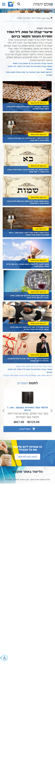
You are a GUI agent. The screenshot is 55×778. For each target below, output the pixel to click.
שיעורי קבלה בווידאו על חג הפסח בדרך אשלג (32, 63)
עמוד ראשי (46, 18)
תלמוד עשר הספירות (27, 417)
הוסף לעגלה (25, 429)
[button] (4, 658)
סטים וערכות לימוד (17, 413)
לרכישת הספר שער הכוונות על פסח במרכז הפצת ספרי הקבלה (29, 73)
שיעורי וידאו (36, 18)
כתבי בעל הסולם (39, 413)
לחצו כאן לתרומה (27, 456)
